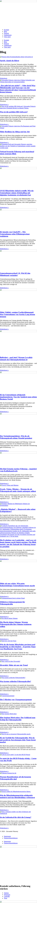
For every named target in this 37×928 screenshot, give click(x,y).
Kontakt (6, 30)
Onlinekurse (8, 35)
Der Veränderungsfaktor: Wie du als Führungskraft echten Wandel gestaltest (16, 437)
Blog (5, 31)
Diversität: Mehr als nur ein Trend (14, 665)
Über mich (7, 37)
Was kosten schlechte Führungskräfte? (15, 681)
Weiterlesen (3, 78)
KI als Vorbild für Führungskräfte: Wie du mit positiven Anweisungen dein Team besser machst (18, 740)
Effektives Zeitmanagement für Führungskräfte (12, 603)
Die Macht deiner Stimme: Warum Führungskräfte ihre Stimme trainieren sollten (15, 624)
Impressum (7, 836)
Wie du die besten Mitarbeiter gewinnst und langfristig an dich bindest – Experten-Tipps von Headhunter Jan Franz (18, 646)
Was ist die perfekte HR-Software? (14, 112)
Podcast (6, 33)
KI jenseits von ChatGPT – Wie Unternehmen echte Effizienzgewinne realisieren (15, 234)
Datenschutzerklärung (11, 838)
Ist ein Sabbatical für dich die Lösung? (15, 817)
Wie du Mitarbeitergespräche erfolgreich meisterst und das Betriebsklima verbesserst (17, 796)
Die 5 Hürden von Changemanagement (16, 700)
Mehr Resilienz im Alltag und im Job (15, 132)
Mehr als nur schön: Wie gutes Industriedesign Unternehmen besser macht (17, 584)
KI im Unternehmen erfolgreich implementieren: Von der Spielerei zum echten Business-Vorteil (18, 397)
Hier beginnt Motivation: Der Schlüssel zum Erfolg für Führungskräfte (17, 719)
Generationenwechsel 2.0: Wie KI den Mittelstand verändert (15, 274)
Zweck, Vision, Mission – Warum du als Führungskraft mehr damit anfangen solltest (18, 490)
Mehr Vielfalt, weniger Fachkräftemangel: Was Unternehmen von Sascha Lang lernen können (17, 314)
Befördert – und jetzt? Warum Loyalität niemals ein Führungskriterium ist (16, 358)
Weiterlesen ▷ (4, 104)
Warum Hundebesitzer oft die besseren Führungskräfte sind (15, 778)
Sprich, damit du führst (9, 61)
